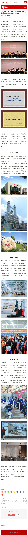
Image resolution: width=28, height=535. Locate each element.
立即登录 (11, 515)
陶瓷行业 (11, 18)
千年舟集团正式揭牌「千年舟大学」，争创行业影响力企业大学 (7, 502)
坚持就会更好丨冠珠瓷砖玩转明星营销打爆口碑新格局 (21, 502)
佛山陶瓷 (7, 18)
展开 (25, 7)
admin (2, 15)
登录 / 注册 (4, 2)
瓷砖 (15, 18)
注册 (18, 515)
